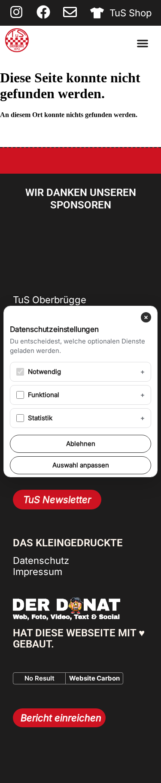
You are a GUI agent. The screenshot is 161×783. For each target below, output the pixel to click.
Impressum (37, 571)
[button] (142, 43)
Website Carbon (94, 678)
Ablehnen (80, 444)
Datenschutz (41, 560)
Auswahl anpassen (80, 465)
